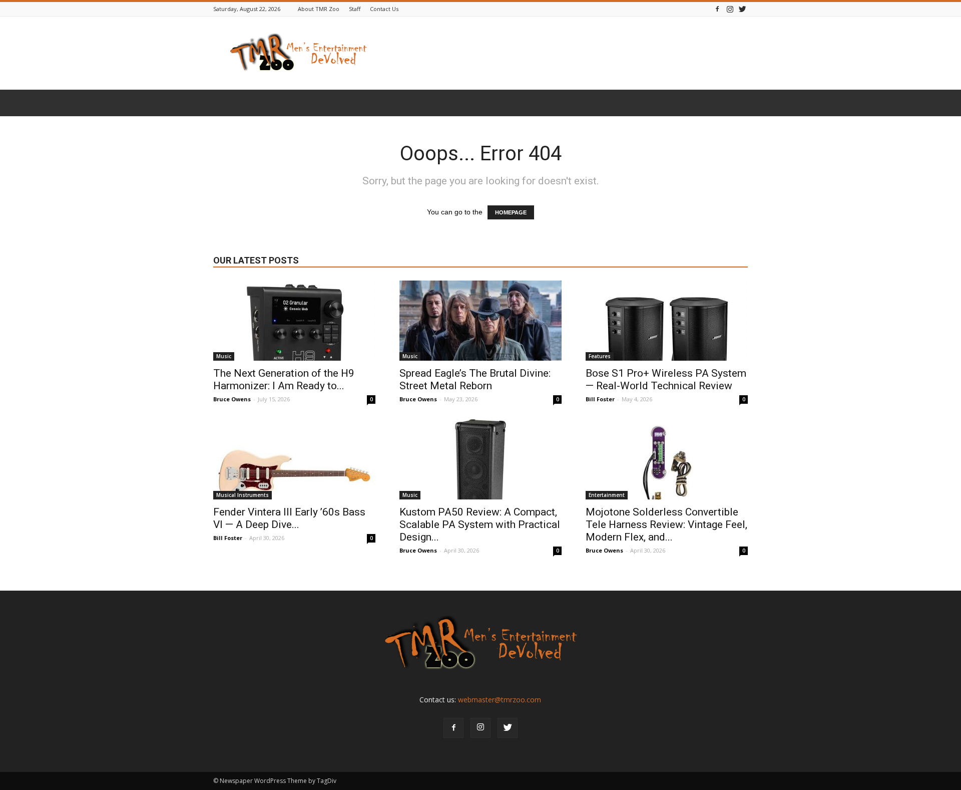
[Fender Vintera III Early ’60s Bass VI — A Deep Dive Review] (294, 459)
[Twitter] (742, 9)
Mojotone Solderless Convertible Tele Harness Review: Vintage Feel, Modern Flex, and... (666, 524)
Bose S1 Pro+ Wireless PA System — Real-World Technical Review (666, 379)
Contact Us (384, 9)
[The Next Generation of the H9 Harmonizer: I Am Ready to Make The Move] (294, 321)
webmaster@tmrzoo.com (499, 699)
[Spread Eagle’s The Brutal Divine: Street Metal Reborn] (480, 321)
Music (223, 356)
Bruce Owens (232, 399)
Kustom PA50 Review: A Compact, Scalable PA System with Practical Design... (479, 524)
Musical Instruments (242, 494)
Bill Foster (600, 399)
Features (600, 356)
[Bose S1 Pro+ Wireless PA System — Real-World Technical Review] (667, 321)
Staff (354, 9)
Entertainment (607, 494)
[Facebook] (717, 9)
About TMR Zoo (318, 9)
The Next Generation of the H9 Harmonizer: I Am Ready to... (283, 379)
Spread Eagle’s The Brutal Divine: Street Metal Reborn (475, 379)
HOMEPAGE (511, 212)
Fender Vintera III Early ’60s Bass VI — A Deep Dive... (289, 518)
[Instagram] (729, 9)
